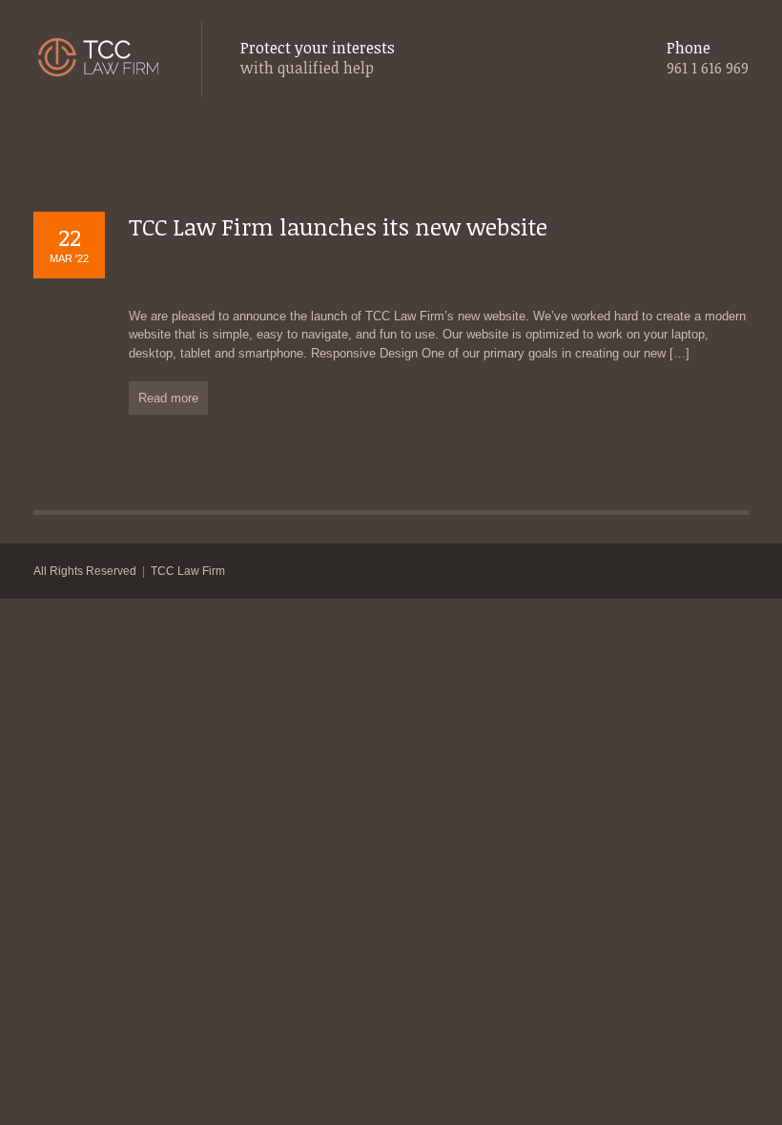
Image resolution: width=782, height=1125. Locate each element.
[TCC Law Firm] (98, 58)
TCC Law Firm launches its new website (338, 226)
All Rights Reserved (84, 571)
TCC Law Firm (188, 571)
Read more (168, 398)
